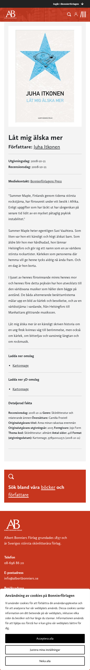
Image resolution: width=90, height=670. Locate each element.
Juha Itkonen (47, 147)
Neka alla (45, 661)
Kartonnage (21, 366)
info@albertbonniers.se (21, 578)
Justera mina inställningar (45, 649)
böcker (48, 487)
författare (18, 495)
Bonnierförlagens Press (46, 181)
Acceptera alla (45, 638)
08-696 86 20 (14, 563)
